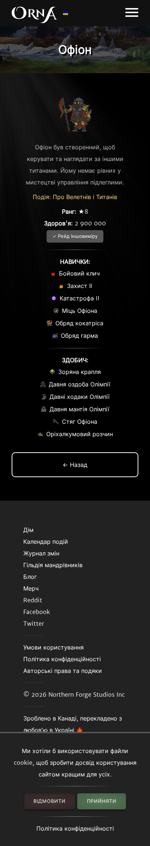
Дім (28, 530)
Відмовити (49, 801)
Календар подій (45, 541)
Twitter (33, 623)
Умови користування (53, 647)
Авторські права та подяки (62, 670)
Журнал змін (41, 553)
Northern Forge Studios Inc (86, 694)
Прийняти (102, 801)
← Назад (75, 464)
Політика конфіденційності (75, 828)
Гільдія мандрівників (53, 565)
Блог (30, 576)
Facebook (36, 611)
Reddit (32, 600)
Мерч (31, 588)
